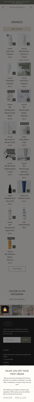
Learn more (8, 397)
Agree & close (20, 397)
